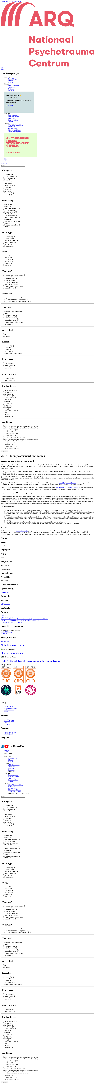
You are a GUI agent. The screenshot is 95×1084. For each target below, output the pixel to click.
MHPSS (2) (7, 227)
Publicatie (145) (9, 193)
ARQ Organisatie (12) (10, 176)
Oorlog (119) (8, 204)
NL (5, 159)
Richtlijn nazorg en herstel (13, 645)
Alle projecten (5, 641)
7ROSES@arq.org (6, 632)
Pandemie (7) (8, 223)
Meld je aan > (10, 105)
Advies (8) (7, 367)
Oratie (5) (7, 401)
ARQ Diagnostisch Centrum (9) (13, 441)
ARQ (2, 68)
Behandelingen (12, 79)
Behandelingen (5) (9, 351)
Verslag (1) (7, 414)
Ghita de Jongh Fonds (14, 130)
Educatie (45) (8, 182)
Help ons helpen (13, 120)
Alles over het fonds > (13, 152)
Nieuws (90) (8, 187)
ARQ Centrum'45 (61, 487)
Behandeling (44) (9, 210)
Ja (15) (6, 334)
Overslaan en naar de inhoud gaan (11, 1)
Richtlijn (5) (8, 403)
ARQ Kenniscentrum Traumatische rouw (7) (17, 443)
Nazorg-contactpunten (14, 131)
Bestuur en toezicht (13, 116)
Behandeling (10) (9, 178)
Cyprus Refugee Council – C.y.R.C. (11, 622)
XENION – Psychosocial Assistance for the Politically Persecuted (20, 620)
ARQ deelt (11, 118)
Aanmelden (11, 126)
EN (5, 160)
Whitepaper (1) (8, 416)
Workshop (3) (8, 261)
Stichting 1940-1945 (10, 732)
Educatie (10, 82)
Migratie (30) (8, 214)
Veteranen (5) (8, 277)
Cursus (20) (7, 256)
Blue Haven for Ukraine (12, 653)
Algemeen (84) (8, 174)
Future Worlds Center (7, 617)
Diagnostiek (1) (9, 246)
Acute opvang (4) (9, 237)
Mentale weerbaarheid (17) (12, 217)
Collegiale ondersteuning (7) (12, 221)
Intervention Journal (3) (11, 411)
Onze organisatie (13, 115)
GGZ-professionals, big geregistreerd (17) (16, 299)
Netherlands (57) (9, 378)
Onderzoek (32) (9, 363)
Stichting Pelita (8, 734)
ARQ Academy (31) (10, 435)
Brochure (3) (8, 407)
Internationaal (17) (9, 380)
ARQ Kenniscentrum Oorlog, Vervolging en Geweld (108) (21, 426)
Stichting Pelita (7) (9, 444)
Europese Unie (5, 592)
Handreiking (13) (9, 396)
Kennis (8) (7, 349)
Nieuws (6, 719)
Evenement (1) (8, 183)
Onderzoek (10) (9, 346)
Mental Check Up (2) (10, 242)
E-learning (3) (8, 259)
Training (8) (7, 369)
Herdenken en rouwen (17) (12, 216)
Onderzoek (11, 87)
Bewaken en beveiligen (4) (12, 225)
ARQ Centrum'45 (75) (11, 430)
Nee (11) (7, 336)
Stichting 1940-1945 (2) (11, 448)
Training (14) (8, 257)
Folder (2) (7, 412)
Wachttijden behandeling (15, 125)
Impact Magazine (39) (10, 390)
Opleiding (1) (8, 263)
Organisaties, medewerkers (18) (13, 298)
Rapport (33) (8, 392)
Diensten (10, 80)
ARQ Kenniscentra (13, 85)
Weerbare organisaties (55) (12, 208)
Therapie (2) (8, 244)
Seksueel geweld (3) (10, 288)
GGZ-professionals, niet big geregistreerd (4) (17, 301)
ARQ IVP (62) (8, 431)
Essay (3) (7, 409)
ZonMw (3, 615)
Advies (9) (7, 348)
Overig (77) (7, 206)
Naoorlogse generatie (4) (11, 282)
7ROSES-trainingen (22, 531)
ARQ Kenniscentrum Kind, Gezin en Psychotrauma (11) (21, 439)
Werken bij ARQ (13, 128)
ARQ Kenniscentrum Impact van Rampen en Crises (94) (21, 428)
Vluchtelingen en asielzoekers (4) (14, 286)
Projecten (11, 89)
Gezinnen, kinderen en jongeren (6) (14, 275)
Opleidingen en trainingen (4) (13, 353)
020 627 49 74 (5, 633)
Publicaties (11, 90)
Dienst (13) (7, 180)
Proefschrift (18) (9, 394)
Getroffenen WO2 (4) (10, 278)
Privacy (6, 750)
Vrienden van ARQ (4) (11, 446)
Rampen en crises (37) (11, 212)
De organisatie (8, 706)
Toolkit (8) (7, 399)
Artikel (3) (7, 405)
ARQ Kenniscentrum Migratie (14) (14, 437)
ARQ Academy (73, 487)
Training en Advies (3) (11, 240)
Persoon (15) (8, 189)
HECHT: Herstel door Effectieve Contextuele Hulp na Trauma (30, 661)
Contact (10, 121)
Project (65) (7, 191)
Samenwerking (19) (10, 365)
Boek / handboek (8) (10, 398)
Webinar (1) (7, 265)
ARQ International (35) (11, 433)
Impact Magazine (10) (10, 185)
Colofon (6, 752)
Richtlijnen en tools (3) (11, 238)
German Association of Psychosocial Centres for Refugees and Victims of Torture (24, 619)
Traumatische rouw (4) (11, 284)
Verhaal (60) (8, 195)
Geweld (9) (7, 219)
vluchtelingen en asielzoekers (67, 483)
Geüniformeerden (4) (10, 280)
